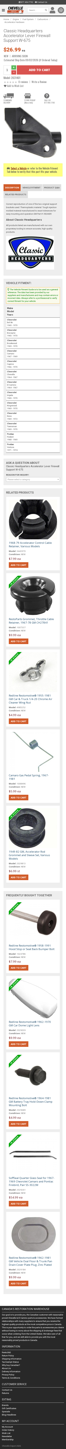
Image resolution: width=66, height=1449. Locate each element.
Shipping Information (11, 1359)
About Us (6, 1368)
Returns (5, 1393)
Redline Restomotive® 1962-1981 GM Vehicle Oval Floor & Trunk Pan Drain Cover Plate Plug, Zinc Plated (30, 1261)
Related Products (15, 194)
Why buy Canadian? (11, 1365)
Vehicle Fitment (32, 187)
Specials (6, 1411)
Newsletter (7, 1436)
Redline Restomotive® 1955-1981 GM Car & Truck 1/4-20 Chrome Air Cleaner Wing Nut (30, 699)
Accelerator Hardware (14, 22)
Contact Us (42, 2)
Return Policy (8, 1355)
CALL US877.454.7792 (49, 101)
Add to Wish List (15, 86)
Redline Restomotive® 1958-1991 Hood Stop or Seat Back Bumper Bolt (31, 947)
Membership (8, 1439)
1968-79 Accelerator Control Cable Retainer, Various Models (30, 544)
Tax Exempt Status (10, 1362)
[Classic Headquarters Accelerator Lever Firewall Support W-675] (33, 132)
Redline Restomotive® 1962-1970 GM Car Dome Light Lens (30, 1023)
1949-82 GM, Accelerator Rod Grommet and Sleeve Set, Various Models (29, 855)
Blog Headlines (9, 1415)
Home (6, 19)
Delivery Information (11, 1371)
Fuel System (28, 19)
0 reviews (23, 82)
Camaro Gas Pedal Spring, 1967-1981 (29, 777)
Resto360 (6, 1352)
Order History (8, 1430)
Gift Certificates (9, 1408)
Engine (16, 19)
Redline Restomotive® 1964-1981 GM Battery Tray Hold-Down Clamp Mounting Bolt (30, 1101)
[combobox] (33, 479)
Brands (5, 1405)
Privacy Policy (8, 1374)
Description (12, 187)
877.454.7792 (27, 2)
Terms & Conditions (11, 1378)
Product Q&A (52, 187)
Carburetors (42, 19)
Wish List (6, 1433)
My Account (7, 1427)
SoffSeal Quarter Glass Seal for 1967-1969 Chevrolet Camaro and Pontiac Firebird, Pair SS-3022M (31, 1181)
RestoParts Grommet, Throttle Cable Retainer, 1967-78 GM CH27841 (31, 620)
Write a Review (39, 82)
